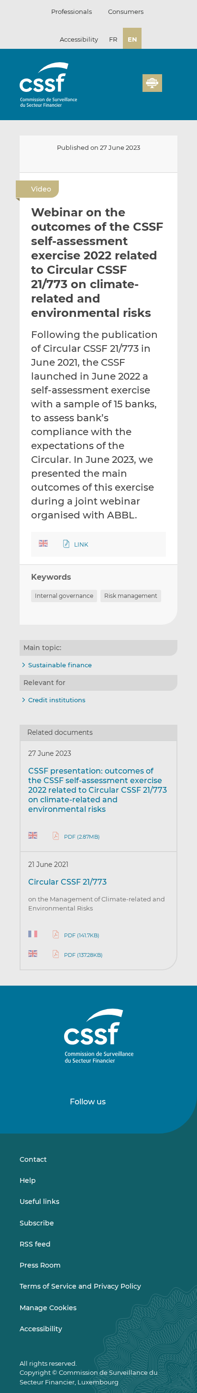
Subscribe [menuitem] (37, 1223)
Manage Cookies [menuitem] (48, 1307)
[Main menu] (169, 81)
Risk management (130, 595)
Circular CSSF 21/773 (67, 882)
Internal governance (64, 595)
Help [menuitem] (28, 1180)
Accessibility (79, 39)
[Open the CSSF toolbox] (132, 88)
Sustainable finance (60, 665)
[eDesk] (152, 83)
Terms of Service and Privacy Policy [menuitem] (80, 1286)
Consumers (125, 11)
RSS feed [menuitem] (35, 1244)
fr (113, 39)
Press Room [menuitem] (40, 1265)
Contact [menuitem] (33, 1159)
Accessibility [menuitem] (41, 1329)
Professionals (71, 11)
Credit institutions (57, 700)
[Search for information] (120, 88)
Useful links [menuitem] (39, 1201)
